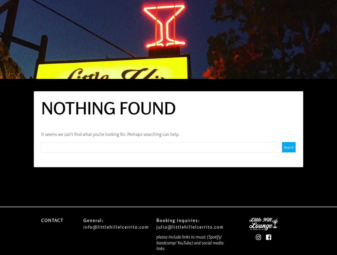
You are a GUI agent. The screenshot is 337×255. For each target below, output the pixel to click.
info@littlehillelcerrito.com (116, 227)
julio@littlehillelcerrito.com (190, 227)
